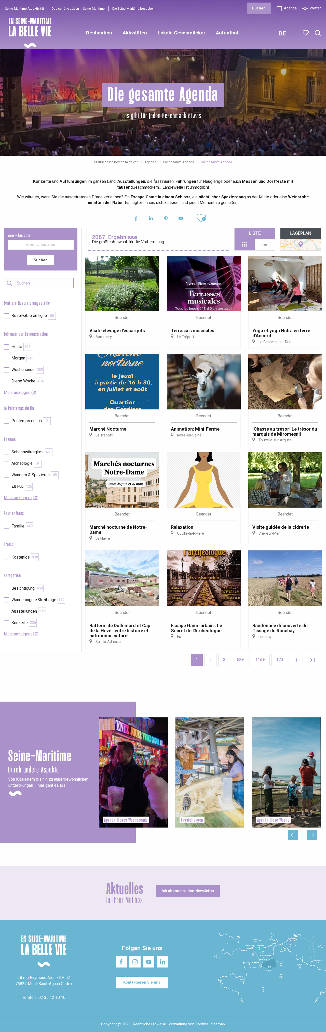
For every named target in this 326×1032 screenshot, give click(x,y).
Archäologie (25, 463)
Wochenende (27, 369)
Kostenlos (24, 557)
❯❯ (312, 659)
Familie (22, 526)
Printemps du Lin (29, 420)
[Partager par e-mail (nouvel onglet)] (181, 219)
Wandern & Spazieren (34, 474)
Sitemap (218, 1024)
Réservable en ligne (32, 315)
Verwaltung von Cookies (189, 1024)
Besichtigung (27, 588)
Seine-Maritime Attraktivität (24, 8)
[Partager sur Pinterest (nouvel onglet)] (166, 219)
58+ (240, 659)
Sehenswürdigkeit (31, 451)
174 (279, 659)
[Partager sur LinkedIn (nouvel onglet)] (150, 219)
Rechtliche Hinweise (149, 1024)
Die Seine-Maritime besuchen (133, 8)
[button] (317, 33)
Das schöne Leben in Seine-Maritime (78, 8)
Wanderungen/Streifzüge (37, 599)
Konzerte (23, 622)
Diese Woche (27, 381)
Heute (20, 346)
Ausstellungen (28, 611)
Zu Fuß (21, 486)
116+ (260, 659)
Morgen (22, 358)
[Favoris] (306, 33)
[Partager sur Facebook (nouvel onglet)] (135, 219)
